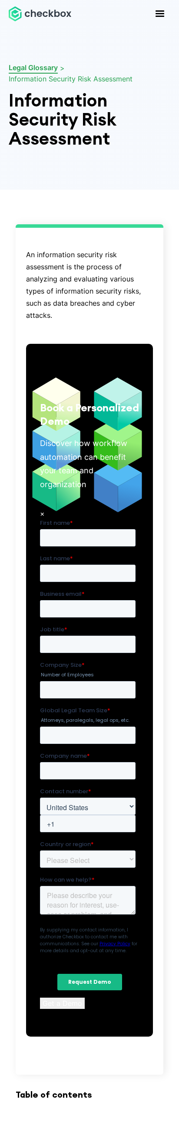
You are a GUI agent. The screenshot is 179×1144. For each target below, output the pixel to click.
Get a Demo (62, 1003)
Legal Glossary (33, 67)
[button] (159, 13)
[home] (40, 13)
